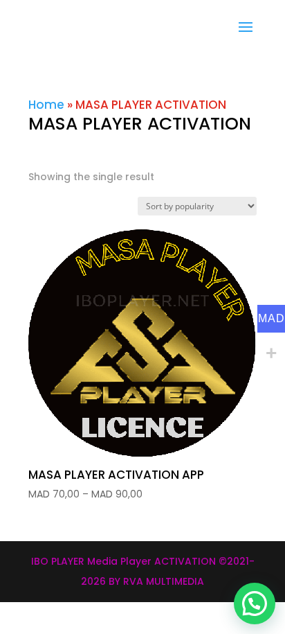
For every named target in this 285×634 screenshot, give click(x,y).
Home (46, 104)
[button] (254, 603)
